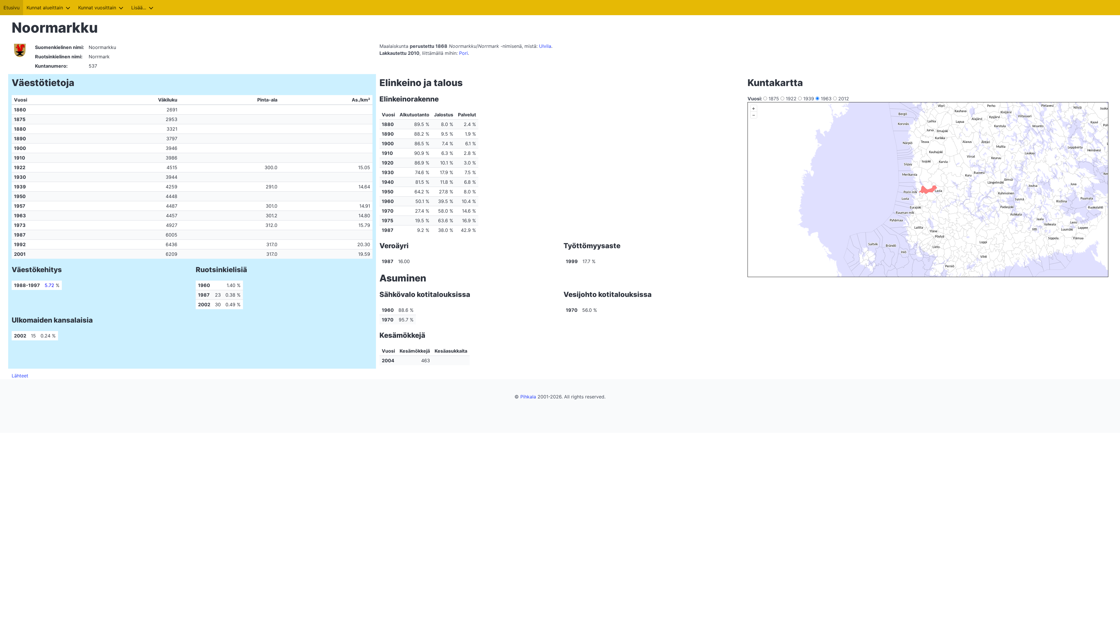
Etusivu (12, 7)
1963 (826, 99)
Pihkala (528, 397)
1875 (773, 99)
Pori (463, 53)
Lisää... (138, 7)
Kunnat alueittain (45, 7)
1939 (809, 99)
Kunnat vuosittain (97, 7)
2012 (843, 99)
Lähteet (20, 376)
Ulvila (545, 46)
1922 (791, 99)
